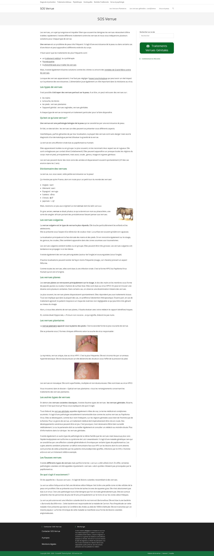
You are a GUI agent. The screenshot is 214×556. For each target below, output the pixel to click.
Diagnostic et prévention (48, 2)
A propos (45, 537)
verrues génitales (62, 411)
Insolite (171, 553)
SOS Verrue (47, 8)
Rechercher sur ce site (147, 32)
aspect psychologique (98, 78)
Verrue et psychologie (117, 2)
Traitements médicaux (64, 2)
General (164, 553)
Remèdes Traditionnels (101, 2)
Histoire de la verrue (154, 553)
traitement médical (53, 58)
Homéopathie (88, 2)
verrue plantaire (50, 326)
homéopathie (48, 61)
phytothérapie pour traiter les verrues (60, 65)
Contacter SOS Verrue (51, 531)
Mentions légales (49, 544)
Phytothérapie (77, 2)
